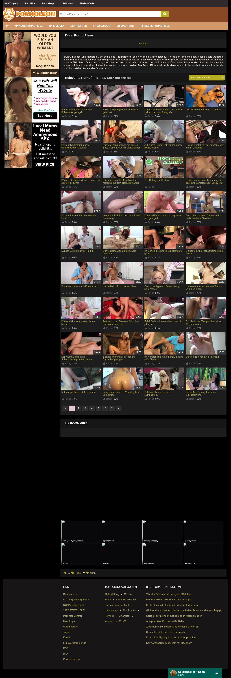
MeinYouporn (11, 3)
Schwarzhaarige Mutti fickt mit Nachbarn (169, 642)
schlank (143, 43)
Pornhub (109, 615)
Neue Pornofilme (30, 25)
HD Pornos (67, 3)
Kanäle (67, 637)
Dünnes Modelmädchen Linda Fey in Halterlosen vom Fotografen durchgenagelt (163, 112)
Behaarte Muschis (126, 599)
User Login (69, 621)
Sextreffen (78, 25)
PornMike (30, 3)
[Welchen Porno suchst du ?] (165, 14)
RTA (65, 653)
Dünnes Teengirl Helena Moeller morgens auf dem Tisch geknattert (121, 181)
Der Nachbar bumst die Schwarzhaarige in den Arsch (76, 358)
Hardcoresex (112, 604)
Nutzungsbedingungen (76, 599)
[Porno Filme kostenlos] (30, 20)
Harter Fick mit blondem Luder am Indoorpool (172, 604)
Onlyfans (127, 25)
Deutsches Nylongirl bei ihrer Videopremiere (171, 637)
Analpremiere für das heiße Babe (165, 621)
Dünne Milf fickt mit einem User (119, 286)
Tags (66, 632)
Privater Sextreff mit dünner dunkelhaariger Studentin (75, 146)
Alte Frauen (129, 610)
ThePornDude (87, 3)
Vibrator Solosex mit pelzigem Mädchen (168, 594)
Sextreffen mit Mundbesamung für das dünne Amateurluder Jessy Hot (204, 181)
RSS (65, 648)
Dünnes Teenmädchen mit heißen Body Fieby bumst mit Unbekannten (121, 146)
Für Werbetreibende (74, 642)
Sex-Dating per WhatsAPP (158, 180)
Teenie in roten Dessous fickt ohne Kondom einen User (121, 322)
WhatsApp (103, 25)
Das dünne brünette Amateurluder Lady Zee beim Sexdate (203, 217)
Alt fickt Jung (112, 594)
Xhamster (124, 615)
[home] (65, 573)
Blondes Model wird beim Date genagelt (169, 599)
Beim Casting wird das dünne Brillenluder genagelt (76, 111)
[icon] (7, 26)
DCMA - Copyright (73, 604)
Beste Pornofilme (157, 25)
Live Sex (58, 25)
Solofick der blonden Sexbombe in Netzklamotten (174, 615)
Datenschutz (70, 594)
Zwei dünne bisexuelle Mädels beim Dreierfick (172, 626)
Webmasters (70, 626)
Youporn (109, 621)
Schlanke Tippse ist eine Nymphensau (157, 393)
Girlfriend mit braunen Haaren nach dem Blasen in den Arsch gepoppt (185, 610)
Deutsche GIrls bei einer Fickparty (165, 632)
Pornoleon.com (71, 659)
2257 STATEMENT (74, 610)
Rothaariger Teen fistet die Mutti (78, 392)
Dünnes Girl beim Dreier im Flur (77, 251)
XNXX (122, 621)
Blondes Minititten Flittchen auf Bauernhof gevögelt (119, 358)
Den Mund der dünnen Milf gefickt (203, 109)
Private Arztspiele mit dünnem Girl (79, 286)
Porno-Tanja (48, 3)
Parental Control (72, 615)
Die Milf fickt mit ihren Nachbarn (202, 356)
